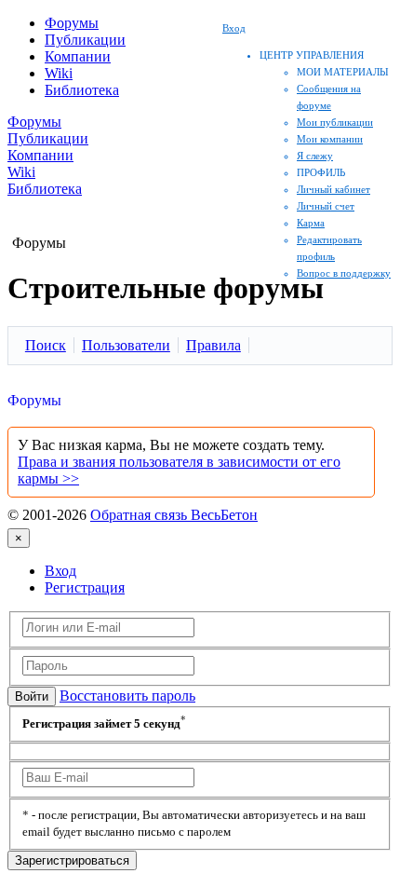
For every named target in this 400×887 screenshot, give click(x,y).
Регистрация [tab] (85, 587)
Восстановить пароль (127, 695)
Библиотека (82, 90)
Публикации (85, 40)
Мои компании (330, 138)
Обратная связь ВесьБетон (174, 515)
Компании (78, 56)
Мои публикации (335, 122)
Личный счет (325, 206)
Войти (31, 696)
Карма (311, 222)
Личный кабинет (333, 189)
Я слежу (315, 155)
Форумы (72, 23)
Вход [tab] (60, 571)
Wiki (59, 73)
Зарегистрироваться (72, 860)
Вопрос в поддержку (344, 273)
